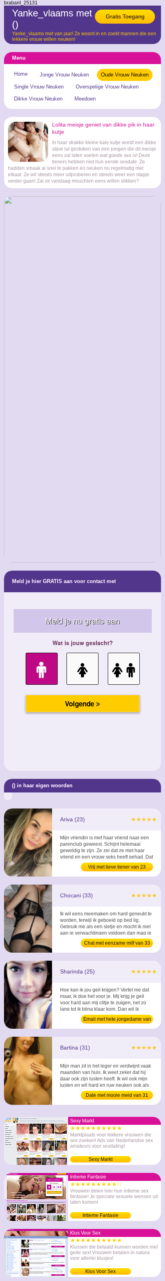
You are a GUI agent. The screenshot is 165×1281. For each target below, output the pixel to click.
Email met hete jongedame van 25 (117, 1020)
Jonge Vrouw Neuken (64, 75)
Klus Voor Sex (100, 1271)
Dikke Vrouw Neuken (38, 99)
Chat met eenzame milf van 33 (117, 943)
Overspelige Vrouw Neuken (107, 87)
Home (21, 74)
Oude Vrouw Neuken (125, 75)
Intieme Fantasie (100, 1215)
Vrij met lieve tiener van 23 (117, 867)
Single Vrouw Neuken (39, 87)
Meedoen (85, 99)
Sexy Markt (101, 1159)
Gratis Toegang (125, 16)
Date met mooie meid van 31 (117, 1095)
